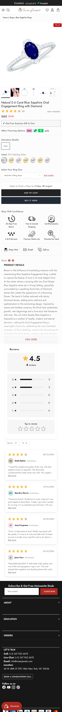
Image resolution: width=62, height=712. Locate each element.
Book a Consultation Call (17, 676)
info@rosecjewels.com (21, 661)
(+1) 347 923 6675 (18, 653)
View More (31, 339)
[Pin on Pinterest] (13, 260)
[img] (11, 111)
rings (12, 17)
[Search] (9, 10)
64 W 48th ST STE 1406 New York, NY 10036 (26, 668)
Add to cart (31, 192)
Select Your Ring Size (11, 169)
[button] (47, 10)
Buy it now (31, 200)
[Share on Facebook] (9, 260)
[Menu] (3, 10)
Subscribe (49, 591)
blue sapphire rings (24, 17)
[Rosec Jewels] (29, 10)
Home (5, 17)
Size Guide (49, 175)
